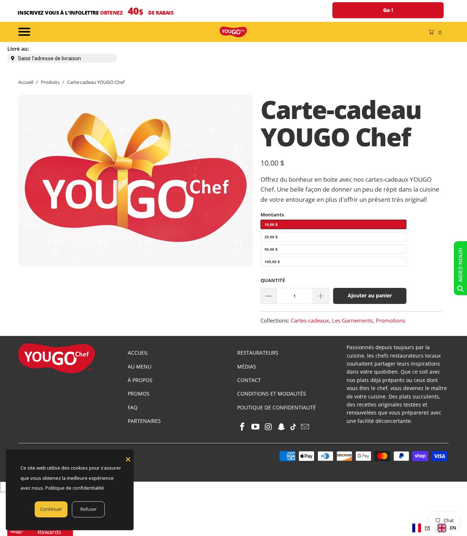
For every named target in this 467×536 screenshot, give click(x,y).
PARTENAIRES (144, 420)
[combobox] (421, 528)
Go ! (388, 10)
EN (453, 527)
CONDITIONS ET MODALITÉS (271, 393)
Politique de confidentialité (74, 488)
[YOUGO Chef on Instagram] (268, 427)
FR (427, 527)
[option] (447, 528)
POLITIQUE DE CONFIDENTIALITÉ (276, 407)
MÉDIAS (246, 366)
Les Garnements (352, 320)
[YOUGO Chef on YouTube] (255, 427)
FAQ (133, 407)
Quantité (272, 280)
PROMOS (139, 393)
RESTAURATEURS (257, 352)
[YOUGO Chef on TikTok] (293, 427)
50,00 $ (271, 249)
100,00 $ (272, 261)
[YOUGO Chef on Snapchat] (281, 427)
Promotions (390, 320)
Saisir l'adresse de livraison (49, 58)
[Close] (128, 459)
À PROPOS (140, 380)
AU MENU (139, 366)
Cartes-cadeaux (310, 320)
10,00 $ (271, 224)
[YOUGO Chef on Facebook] (242, 427)
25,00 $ (271, 236)
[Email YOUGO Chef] (305, 427)
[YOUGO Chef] (233, 32)
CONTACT (249, 380)
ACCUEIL (138, 352)
